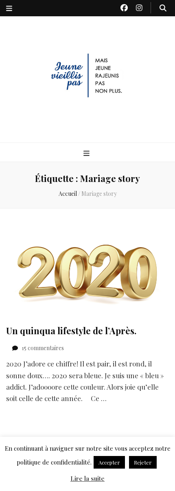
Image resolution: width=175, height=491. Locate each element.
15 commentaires (43, 348)
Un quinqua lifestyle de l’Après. (71, 330)
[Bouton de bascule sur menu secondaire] (9, 8)
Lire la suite (87, 478)
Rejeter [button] (143, 462)
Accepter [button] (109, 462)
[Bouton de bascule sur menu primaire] (87, 152)
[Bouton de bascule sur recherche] (163, 7)
